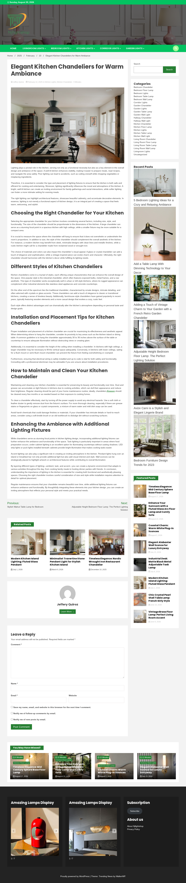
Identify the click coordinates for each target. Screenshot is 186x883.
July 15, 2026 (155, 552)
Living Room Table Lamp (145, 145)
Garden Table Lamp (143, 111)
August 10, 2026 (156, 519)
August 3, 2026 (156, 535)
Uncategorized (140, 154)
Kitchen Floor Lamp (143, 127)
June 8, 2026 (155, 622)
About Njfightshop (135, 826)
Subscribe (134, 811)
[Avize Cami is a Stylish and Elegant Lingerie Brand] (155, 384)
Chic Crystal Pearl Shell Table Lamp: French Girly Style (160, 598)
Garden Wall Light (142, 115)
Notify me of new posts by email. (29, 719)
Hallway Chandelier (142, 118)
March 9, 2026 (57, 570)
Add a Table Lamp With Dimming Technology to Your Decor (152, 268)
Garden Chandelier (142, 105)
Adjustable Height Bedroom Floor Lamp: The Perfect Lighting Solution (151, 356)
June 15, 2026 (156, 605)
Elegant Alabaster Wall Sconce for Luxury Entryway (160, 545)
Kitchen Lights (84, 48)
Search (137, 64)
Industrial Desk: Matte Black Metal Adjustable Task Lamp (160, 563)
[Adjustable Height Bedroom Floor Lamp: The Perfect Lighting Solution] (155, 334)
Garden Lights (134, 48)
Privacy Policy (133, 829)
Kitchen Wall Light (142, 136)
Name (14, 683)
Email (14, 695)
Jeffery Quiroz (18, 82)
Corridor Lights (109, 48)
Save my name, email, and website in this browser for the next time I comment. (52, 707)
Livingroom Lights (33, 48)
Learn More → (67, 611)
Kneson (111, 391)
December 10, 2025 (98, 570)
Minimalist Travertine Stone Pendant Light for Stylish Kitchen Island (67, 561)
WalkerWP (120, 876)
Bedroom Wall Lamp (143, 99)
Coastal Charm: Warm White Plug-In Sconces (161, 528)
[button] (56, 831)
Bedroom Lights (60, 48)
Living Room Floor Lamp (145, 142)
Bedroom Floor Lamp (143, 90)
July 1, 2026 (17, 570)
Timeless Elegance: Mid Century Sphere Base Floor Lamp (161, 489)
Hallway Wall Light (142, 121)
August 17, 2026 (156, 497)
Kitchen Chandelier (64, 82)
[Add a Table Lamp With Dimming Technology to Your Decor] (155, 234)
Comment (16, 644)
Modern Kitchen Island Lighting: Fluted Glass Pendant (25, 561)
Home (13, 48)
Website (73, 695)
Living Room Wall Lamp (144, 148)
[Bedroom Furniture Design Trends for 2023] (155, 436)
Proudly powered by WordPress (75, 876)
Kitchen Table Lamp (143, 133)
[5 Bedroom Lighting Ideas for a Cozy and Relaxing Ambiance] (155, 183)
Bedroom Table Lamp (143, 96)
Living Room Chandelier (145, 139)
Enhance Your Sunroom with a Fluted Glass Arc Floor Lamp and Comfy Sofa (162, 509)
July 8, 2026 (155, 572)
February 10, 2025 (35, 82)
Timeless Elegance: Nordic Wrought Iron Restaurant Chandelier (105, 561)
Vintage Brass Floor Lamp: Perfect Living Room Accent (161, 615)
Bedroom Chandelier (143, 87)
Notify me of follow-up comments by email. (34, 713)
